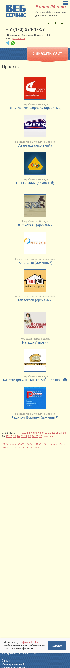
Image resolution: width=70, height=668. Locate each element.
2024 (21, 443)
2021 (46, 443)
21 (22, 436)
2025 (13, 443)
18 (10, 436)
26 (40, 436)
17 (7, 436)
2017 (13, 447)
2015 (29, 447)
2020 (54, 443)
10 (45, 432)
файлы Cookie (30, 642)
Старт (6, 660)
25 (36, 436)
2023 (29, 443)
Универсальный (13, 664)
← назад (20, 432)
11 (49, 432)
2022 (38, 443)
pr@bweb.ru (18, 38)
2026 (5, 443)
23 (29, 436)
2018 (5, 447)
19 (14, 436)
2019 (62, 443)
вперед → (48, 436)
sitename (16, 11)
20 (18, 436)
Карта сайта (55, 23)
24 (33, 436)
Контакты (62, 23)
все (37, 447)
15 (64, 432)
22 (25, 436)
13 (56, 432)
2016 (21, 447)
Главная (49, 23)
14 (60, 432)
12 (53, 432)
